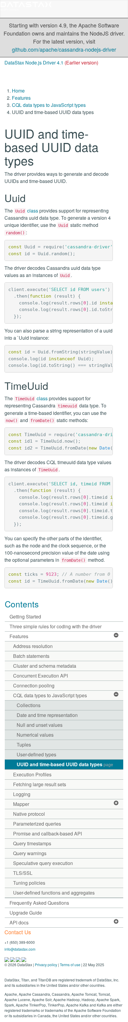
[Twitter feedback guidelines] (18, 958)
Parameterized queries (37, 823)
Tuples (24, 744)
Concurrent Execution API (40, 675)
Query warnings (29, 853)
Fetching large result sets (39, 784)
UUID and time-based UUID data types (65, 764)
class (26, 210)
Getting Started (25, 616)
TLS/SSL (22, 872)
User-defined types (36, 754)
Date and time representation (47, 715)
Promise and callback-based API (47, 833)
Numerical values (35, 734)
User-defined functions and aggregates (54, 892)
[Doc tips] (13, 958)
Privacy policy (46, 964)
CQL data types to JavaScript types (49, 104)
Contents (22, 604)
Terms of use (70, 964)
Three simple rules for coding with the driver (56, 626)
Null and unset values (40, 724)
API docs (19, 922)
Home (18, 90)
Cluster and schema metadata (44, 665)
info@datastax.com (19, 949)
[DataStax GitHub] (23, 958)
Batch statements (31, 655)
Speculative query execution (43, 863)
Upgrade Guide (26, 912)
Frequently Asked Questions (39, 902)
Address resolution (33, 646)
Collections (28, 705)
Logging (21, 794)
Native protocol (29, 813)
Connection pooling (33, 685)
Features (21, 97)
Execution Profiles (32, 774)
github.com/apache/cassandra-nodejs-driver (64, 49)
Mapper (21, 804)
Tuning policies (29, 882)
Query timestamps (32, 843)
